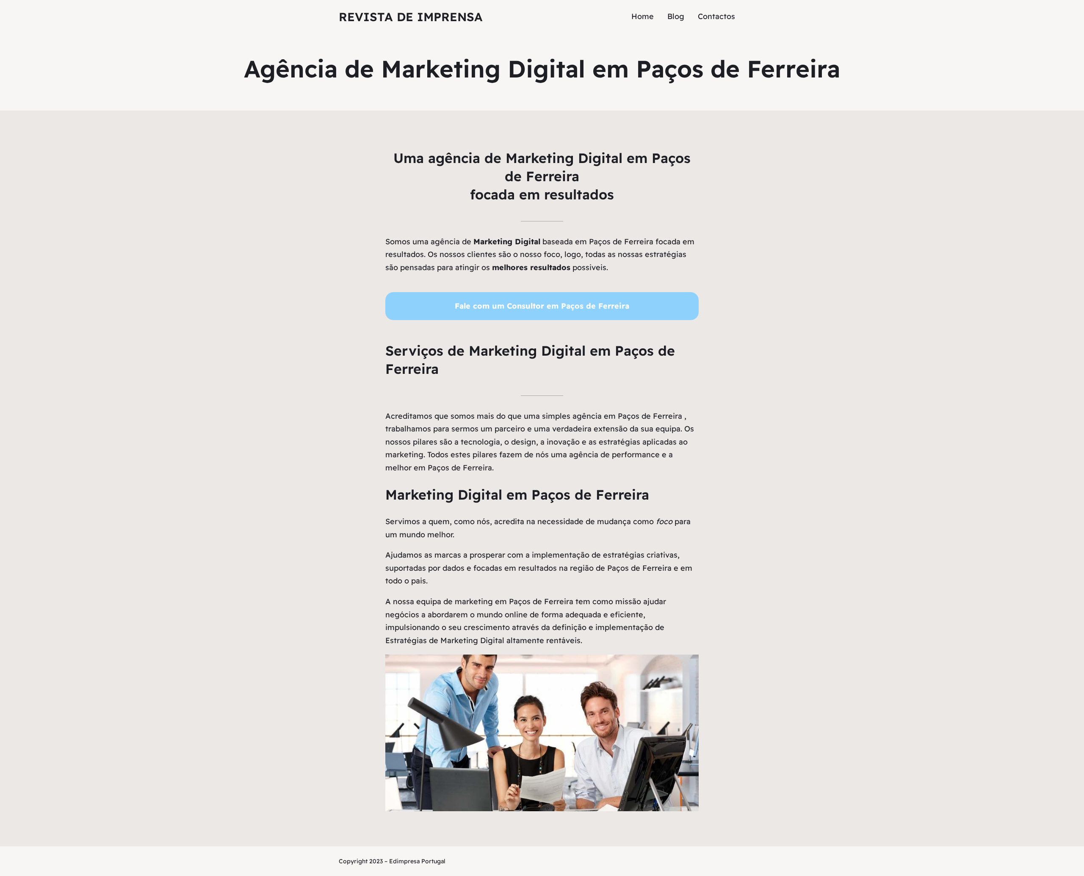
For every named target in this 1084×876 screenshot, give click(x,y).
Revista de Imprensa (411, 16)
